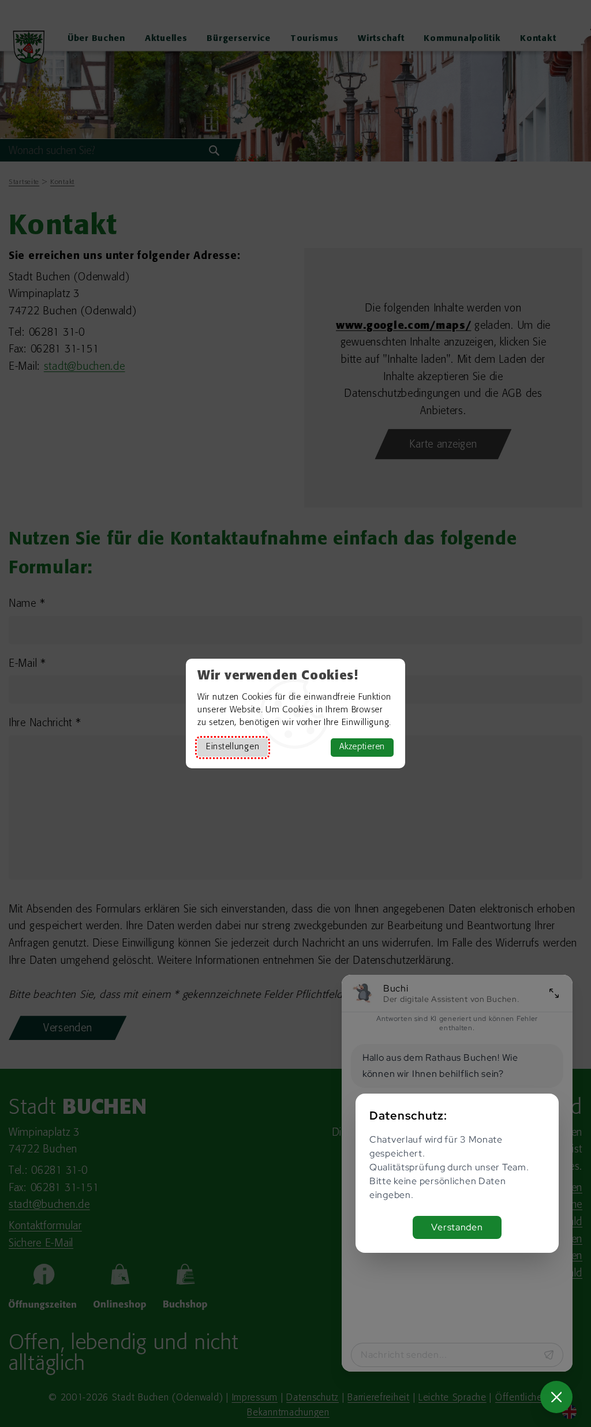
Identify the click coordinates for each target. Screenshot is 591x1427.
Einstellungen (232, 747)
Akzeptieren (362, 747)
